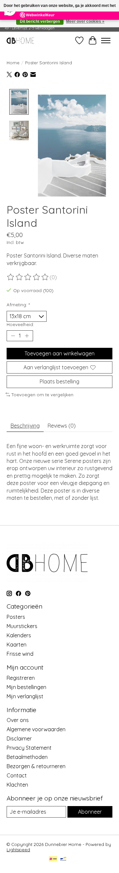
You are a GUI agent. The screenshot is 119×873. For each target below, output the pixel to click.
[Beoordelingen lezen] (28, 277)
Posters (16, 617)
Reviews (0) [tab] (62, 425)
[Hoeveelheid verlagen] (13, 336)
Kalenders (19, 635)
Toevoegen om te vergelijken (42, 394)
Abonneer (90, 811)
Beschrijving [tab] (25, 425)
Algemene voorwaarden (36, 729)
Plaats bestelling (59, 381)
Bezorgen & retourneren (36, 766)
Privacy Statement (29, 747)
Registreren (21, 678)
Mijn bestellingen (26, 687)
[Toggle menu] (105, 40)
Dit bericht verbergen (40, 21)
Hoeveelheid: (20, 324)
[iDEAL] (53, 859)
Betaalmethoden (27, 757)
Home (13, 62)
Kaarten (16, 644)
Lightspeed (18, 849)
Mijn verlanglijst (25, 696)
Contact (17, 775)
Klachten (17, 784)
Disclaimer (19, 738)
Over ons (18, 720)
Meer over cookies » (85, 21)
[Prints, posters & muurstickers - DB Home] (20, 40)
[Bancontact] (63, 859)
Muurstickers (22, 626)
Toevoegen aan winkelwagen (59, 353)
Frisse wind (20, 653)
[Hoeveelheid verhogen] (26, 336)
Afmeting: (18, 304)
